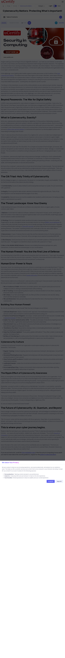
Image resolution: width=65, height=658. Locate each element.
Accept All (50, 481)
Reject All (59, 481)
